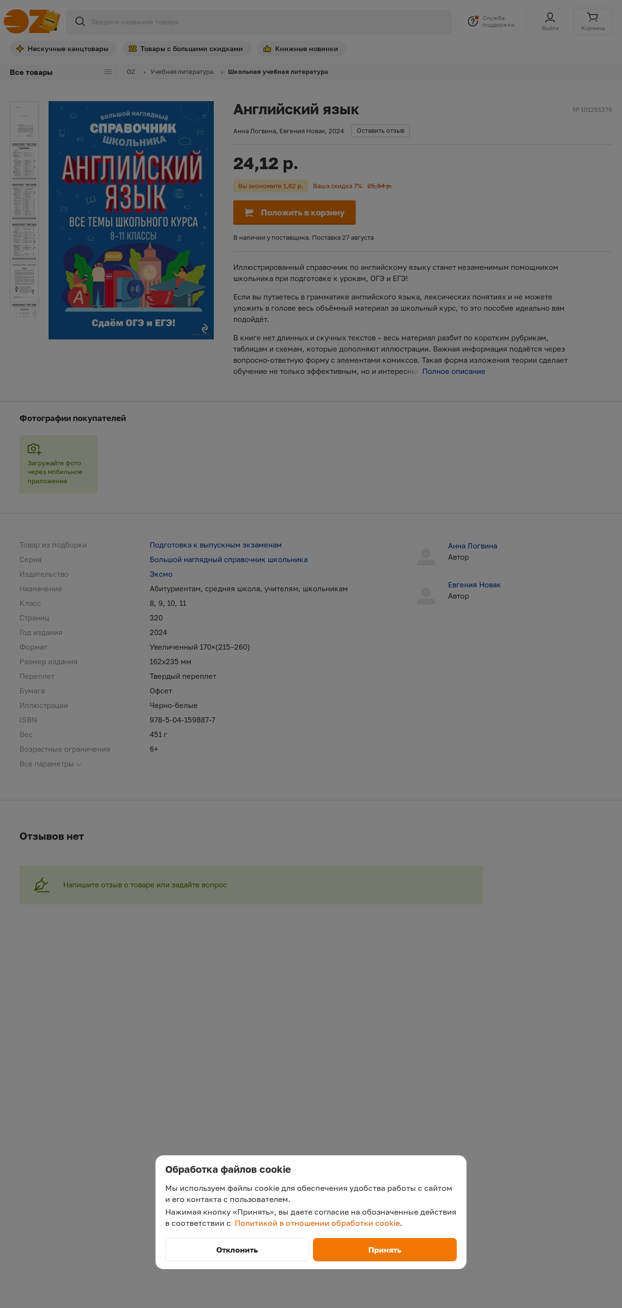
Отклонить (237, 1250)
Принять (384, 1250)
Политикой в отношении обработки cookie (317, 1223)
